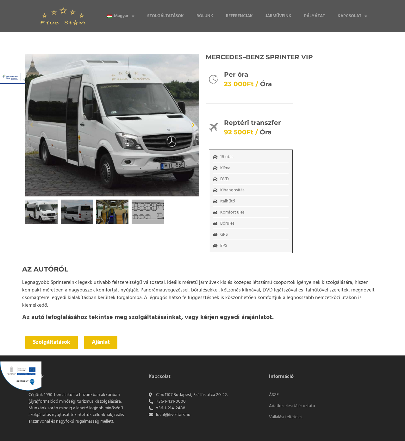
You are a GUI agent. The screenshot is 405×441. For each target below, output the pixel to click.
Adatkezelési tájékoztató (292, 406)
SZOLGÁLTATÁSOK (165, 16)
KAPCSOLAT (349, 16)
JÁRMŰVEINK (278, 16)
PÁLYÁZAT (314, 16)
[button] (31, 125)
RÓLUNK (204, 16)
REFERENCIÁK (239, 16)
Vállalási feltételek (286, 417)
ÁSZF (274, 395)
